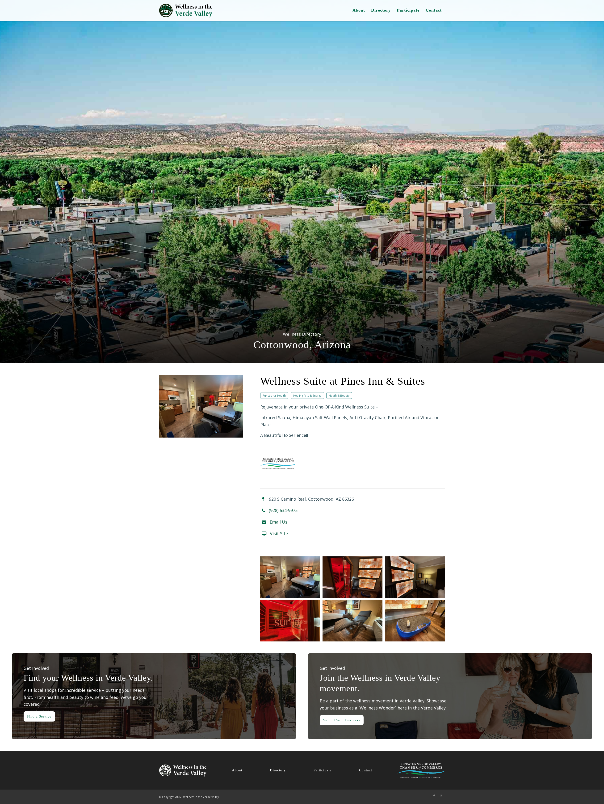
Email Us (278, 522)
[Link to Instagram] (441, 795)
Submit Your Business (341, 720)
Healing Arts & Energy (307, 395)
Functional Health (274, 395)
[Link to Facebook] (434, 795)
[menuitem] (358, 10)
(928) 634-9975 (283, 510)
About (237, 770)
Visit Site (279, 533)
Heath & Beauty (339, 395)
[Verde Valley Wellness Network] (185, 10)
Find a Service (39, 716)
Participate (322, 770)
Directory (278, 770)
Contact (365, 770)
